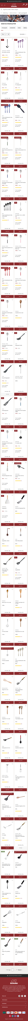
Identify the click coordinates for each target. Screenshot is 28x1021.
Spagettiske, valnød (5, 540)
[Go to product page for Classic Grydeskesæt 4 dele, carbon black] (7, 206)
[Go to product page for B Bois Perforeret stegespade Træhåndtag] (20, 826)
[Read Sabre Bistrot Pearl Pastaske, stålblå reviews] (16, 415)
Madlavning (5, 13)
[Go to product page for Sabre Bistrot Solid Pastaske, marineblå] (7, 173)
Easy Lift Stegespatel (6, 377)
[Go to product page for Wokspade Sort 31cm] (7, 739)
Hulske (19, 27)
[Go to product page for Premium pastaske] (7, 651)
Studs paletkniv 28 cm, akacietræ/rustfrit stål (6, 865)
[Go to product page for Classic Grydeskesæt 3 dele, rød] (7, 271)
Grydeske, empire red (19, 747)
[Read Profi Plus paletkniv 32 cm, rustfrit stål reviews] (16, 782)
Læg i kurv (7, 68)
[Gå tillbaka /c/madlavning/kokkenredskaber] (1, 13)
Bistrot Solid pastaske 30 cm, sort (7, 248)
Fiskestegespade (5, 410)
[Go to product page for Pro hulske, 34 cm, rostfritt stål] (20, 206)
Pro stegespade (18, 84)
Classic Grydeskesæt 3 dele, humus (20, 661)
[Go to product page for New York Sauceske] (20, 369)
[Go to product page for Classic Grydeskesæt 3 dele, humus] (20, 651)
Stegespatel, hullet (18, 345)
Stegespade (4, 508)
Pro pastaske (4, 84)
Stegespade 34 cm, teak (19, 631)
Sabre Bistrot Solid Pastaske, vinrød (20, 183)
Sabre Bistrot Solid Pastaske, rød (20, 281)
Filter (3, 34)
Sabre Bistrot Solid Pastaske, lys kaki (7, 313)
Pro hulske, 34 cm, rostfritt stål (20, 216)
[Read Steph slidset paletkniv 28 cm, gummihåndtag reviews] (16, 956)
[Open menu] (2, 5)
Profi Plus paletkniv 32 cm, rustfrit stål (20, 777)
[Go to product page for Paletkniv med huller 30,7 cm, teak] (20, 593)
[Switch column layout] (8, 34)
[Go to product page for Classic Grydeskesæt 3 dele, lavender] (20, 43)
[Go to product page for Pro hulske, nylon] (20, 434)
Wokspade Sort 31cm (6, 747)
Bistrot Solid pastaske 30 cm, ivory (20, 150)
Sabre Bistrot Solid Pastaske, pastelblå (7, 443)
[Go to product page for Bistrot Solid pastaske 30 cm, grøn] (7, 141)
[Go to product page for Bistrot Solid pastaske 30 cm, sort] (7, 239)
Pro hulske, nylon (18, 443)
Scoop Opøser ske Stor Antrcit (19, 476)
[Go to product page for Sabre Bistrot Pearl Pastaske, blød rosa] (20, 239)
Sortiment (4, 1003)
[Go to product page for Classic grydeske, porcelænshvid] (20, 855)
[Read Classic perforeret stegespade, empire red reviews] (3, 811)
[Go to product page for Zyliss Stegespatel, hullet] (20, 336)
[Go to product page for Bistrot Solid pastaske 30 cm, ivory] (20, 141)
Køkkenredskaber (13, 13)
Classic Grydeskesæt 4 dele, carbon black (7, 216)
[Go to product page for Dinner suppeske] (7, 768)
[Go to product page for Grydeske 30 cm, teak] (20, 304)
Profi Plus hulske (5, 631)
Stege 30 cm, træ (5, 689)
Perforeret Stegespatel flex (20, 508)
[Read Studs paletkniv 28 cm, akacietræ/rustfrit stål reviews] (3, 869)
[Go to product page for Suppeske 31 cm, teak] (7, 710)
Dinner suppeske (5, 776)
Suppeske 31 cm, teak (6, 718)
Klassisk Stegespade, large (7, 475)
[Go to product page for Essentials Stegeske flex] (20, 884)
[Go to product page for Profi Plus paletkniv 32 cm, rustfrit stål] (20, 768)
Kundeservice (5, 1007)
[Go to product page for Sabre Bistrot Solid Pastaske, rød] (20, 271)
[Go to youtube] (19, 996)
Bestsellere (22, 34)
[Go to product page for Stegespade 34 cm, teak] (20, 622)
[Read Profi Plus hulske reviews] (3, 636)
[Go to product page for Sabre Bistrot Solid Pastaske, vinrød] (20, 173)
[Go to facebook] (25, 996)
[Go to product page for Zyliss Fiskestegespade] (7, 401)
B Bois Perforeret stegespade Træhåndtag (19, 836)
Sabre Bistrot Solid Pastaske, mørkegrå (7, 346)
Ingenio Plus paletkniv (6, 951)
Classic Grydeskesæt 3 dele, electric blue (7, 118)
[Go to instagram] (22, 996)
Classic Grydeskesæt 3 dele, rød (7, 281)
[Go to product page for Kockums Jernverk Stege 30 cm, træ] (7, 681)
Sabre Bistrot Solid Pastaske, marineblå (7, 183)
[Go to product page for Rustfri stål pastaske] (20, 532)
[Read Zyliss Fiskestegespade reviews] (3, 415)
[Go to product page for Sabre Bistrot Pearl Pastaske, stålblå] (20, 401)
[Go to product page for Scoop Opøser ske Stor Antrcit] (20, 467)
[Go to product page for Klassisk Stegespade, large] (7, 467)
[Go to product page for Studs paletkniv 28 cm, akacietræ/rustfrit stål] (7, 855)
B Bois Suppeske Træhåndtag (5, 570)
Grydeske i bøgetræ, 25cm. (20, 806)
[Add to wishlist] (12, 39)
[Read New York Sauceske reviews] (16, 383)
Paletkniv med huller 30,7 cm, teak (19, 603)
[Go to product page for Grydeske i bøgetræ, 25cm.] (20, 797)
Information (4, 999)
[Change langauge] (10, 1016)
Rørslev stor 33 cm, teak (6, 602)
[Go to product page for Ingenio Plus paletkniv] (7, 942)
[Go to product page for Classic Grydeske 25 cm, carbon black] (7, 884)
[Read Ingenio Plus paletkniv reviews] (3, 956)
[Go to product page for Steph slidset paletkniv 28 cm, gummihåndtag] (20, 942)
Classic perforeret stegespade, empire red (6, 806)
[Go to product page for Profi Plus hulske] (7, 622)
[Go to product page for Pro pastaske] (7, 76)
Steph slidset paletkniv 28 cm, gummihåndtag (20, 952)
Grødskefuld (12, 27)
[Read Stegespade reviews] (3, 513)
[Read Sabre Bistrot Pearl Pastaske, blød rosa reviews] (16, 252)
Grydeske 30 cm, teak (19, 312)
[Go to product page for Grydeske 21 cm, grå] (20, 108)
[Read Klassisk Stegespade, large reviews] (3, 480)
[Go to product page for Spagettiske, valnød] (7, 532)
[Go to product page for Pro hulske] (7, 826)
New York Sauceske (18, 377)
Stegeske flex (17, 893)
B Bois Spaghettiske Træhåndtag (19, 690)
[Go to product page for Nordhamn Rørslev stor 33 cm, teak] (7, 593)
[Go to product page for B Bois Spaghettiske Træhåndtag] (20, 681)
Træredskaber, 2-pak (19, 718)
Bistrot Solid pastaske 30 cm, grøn (7, 150)
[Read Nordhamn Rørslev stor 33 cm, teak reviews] (3, 607)
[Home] (14, 5)
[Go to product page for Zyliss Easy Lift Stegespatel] (7, 369)
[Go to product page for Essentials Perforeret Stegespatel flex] (20, 499)
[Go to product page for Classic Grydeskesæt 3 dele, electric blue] (7, 108)
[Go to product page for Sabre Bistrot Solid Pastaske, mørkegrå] (7, 336)
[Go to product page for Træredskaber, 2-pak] (20, 710)
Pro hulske (4, 835)
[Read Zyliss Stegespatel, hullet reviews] (16, 350)
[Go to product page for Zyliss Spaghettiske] (20, 561)
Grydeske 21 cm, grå (19, 117)
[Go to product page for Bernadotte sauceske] (7, 43)
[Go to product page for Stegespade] (7, 499)
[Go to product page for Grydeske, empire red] (20, 739)
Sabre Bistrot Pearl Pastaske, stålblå (20, 411)
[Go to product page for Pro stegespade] (20, 76)
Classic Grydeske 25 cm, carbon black (6, 894)
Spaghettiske (17, 569)
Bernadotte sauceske (6, 52)
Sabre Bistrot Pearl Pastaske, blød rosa (20, 248)
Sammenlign (7, 65)
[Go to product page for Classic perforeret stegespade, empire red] (7, 797)
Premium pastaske (5, 660)
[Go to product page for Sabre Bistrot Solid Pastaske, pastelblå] (7, 434)
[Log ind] (4, 5)
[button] (8, 970)
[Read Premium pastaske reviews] (3, 665)
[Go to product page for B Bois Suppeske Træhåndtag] (7, 561)
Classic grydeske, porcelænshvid (18, 865)
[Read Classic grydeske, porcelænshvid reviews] (16, 869)
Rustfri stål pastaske (19, 540)
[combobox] (14, 9)
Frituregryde (4, 27)
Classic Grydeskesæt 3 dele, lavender (20, 53)
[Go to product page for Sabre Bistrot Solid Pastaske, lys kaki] (7, 304)
